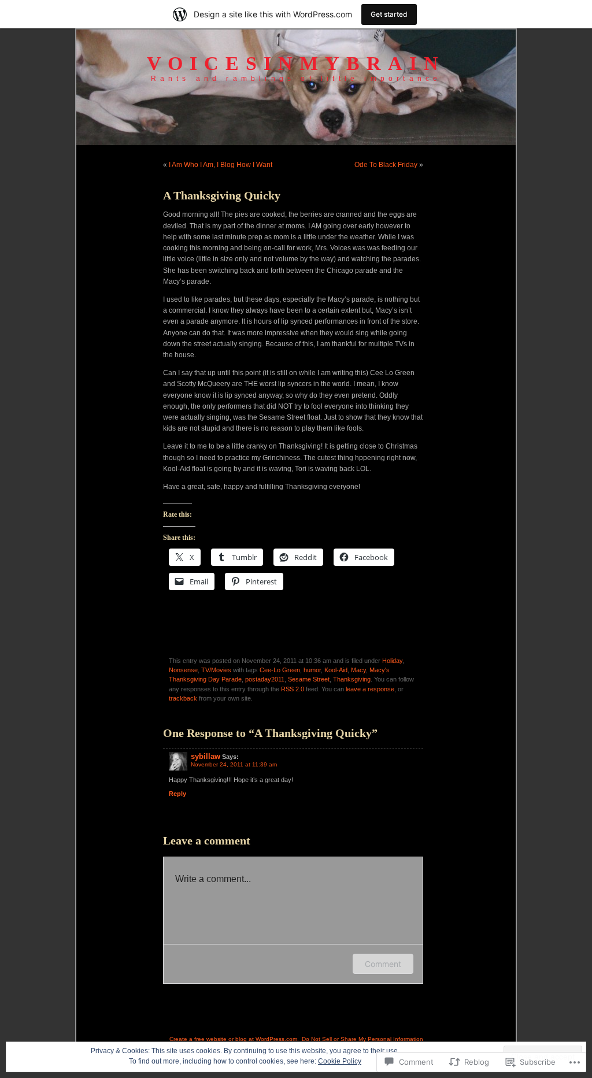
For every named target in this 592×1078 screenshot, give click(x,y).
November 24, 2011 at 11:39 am (234, 764)
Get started (389, 14)
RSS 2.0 (292, 689)
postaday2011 (264, 679)
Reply (177, 793)
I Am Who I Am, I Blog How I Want (220, 165)
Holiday (392, 660)
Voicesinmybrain (296, 63)
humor (312, 669)
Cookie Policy (339, 1061)
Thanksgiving (352, 679)
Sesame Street (309, 679)
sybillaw (205, 756)
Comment (383, 964)
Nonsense (183, 669)
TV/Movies (216, 669)
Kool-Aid (335, 669)
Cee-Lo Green (280, 669)
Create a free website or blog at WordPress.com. (234, 1039)
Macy (358, 669)
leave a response (370, 689)
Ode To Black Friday (385, 165)
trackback (183, 698)
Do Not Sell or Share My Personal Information (362, 1039)
